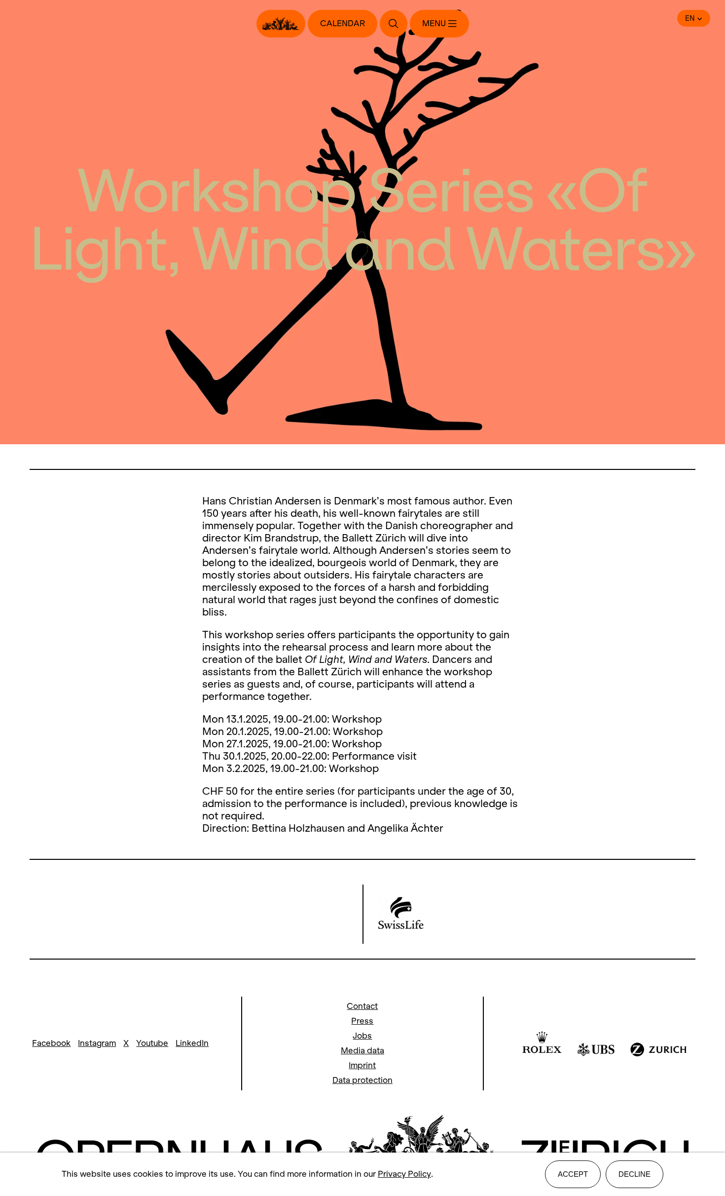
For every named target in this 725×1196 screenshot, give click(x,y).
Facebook (51, 1043)
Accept (573, 1174)
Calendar (342, 23)
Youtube (152, 1043)
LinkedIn (192, 1043)
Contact (362, 1006)
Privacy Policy (404, 1174)
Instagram (97, 1043)
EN (690, 18)
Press (362, 1021)
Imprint (362, 1065)
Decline (634, 1174)
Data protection (362, 1080)
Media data (362, 1050)
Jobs (362, 1036)
